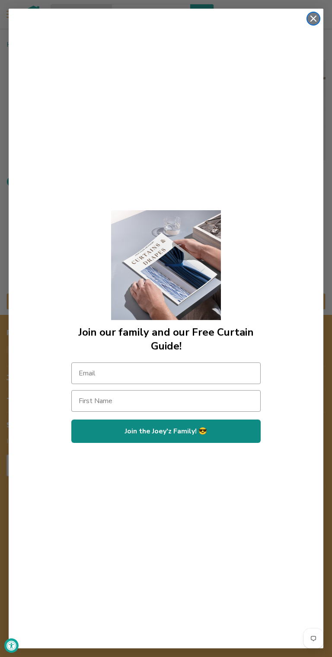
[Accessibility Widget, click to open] (11, 645)
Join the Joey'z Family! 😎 (166, 431)
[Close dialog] (313, 18)
